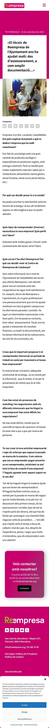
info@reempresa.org (25, 581)
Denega (25, 712)
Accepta (24, 705)
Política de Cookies (17, 724)
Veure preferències (24, 719)
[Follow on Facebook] (17, 630)
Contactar (24, 588)
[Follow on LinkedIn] (7, 630)
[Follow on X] (27, 630)
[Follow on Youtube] (22, 630)
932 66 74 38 (29, 574)
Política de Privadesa (30, 724)
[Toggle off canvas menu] (36, 5)
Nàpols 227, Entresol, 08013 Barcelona (23, 640)
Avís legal (9, 653)
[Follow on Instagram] (12, 630)
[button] (45, 679)
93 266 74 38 (33, 647)
